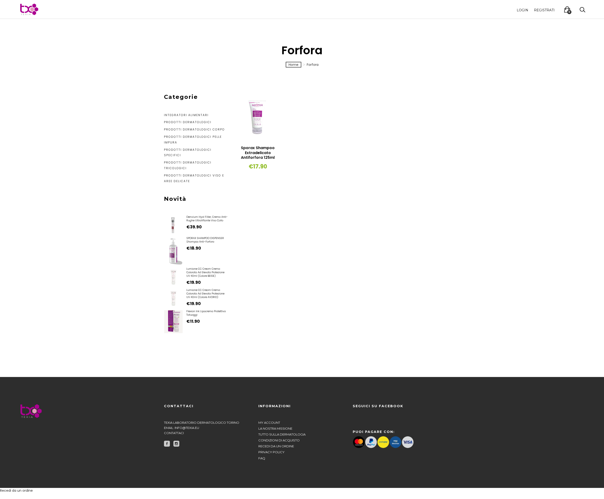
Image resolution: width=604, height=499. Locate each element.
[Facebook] (167, 444)
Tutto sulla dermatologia (282, 434)
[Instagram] (176, 444)
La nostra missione (275, 428)
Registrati (544, 10)
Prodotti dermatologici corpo (194, 129)
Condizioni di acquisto (279, 440)
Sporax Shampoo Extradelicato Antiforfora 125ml (258, 152)
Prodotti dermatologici (187, 122)
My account (269, 422)
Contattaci (174, 433)
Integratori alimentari (186, 115)
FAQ (261, 458)
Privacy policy (271, 452)
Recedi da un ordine (276, 446)
